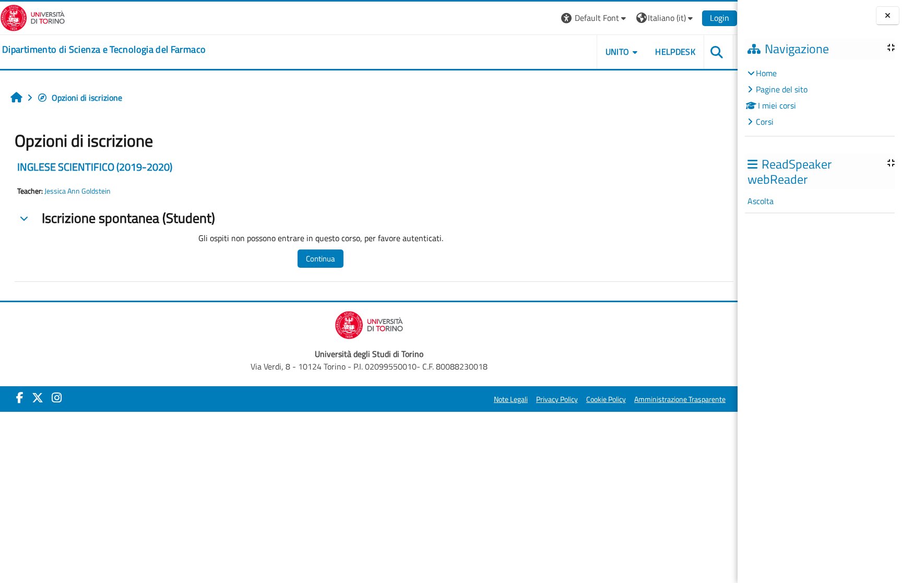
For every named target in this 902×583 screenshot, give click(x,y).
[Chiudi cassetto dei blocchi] (887, 16)
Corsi (765, 121)
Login (719, 17)
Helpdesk (675, 51)
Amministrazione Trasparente (680, 399)
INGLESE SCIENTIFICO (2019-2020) (94, 167)
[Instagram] (57, 398)
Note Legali (511, 399)
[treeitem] (819, 97)
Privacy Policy (557, 399)
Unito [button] (618, 51)
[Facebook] (20, 398)
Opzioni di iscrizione (87, 97)
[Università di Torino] (32, 16)
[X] (38, 398)
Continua (320, 259)
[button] (595, 18)
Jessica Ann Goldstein (77, 191)
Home (766, 73)
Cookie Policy (606, 399)
